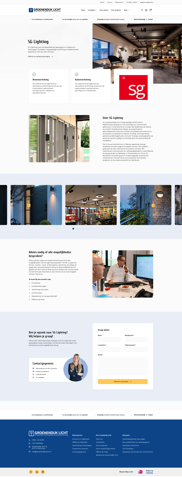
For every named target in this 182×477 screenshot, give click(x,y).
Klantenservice (119, 2)
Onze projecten (116, 10)
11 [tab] (105, 229)
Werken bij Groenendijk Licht (107, 455)
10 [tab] (102, 229)
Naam (99, 335)
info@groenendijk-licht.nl (146, 2)
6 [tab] (89, 229)
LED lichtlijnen (127, 449)
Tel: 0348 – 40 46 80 (131, 2)
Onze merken (104, 10)
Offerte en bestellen (79, 442)
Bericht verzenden (121, 381)
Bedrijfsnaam (129, 335)
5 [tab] (86, 229)
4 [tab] (83, 229)
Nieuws (102, 2)
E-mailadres (101, 345)
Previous (28, 205)
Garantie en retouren (80, 449)
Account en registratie (80, 439)
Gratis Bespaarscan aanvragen (133, 439)
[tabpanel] (91, 205)
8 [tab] (96, 229)
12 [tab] (109, 229)
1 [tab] (73, 229)
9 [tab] (99, 229)
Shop (125, 10)
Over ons (109, 2)
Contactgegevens (79, 452)
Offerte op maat (102, 452)
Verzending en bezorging (82, 445)
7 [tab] (92, 229)
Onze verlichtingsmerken (105, 449)
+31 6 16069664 (40, 377)
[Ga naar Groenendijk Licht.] (129, 26)
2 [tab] (76, 229)
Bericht (100, 355)
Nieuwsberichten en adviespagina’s (135, 442)
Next (153, 205)
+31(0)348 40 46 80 (41, 374)
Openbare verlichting (130, 445)
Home (83, 10)
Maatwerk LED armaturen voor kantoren (137, 452)
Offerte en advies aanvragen (39, 56)
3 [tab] (80, 229)
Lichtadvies (91, 10)
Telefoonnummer (130, 345)
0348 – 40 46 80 (38, 440)
